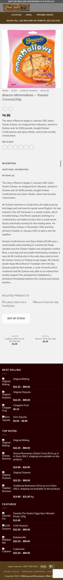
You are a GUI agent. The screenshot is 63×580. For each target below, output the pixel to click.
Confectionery (29, 91)
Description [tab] (9, 163)
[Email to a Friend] (20, 147)
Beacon (45, 91)
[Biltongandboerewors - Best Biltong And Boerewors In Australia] (21, 7)
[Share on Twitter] (15, 147)
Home (5, 91)
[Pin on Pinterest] (26, 147)
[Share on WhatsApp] (4, 147)
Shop (14, 91)
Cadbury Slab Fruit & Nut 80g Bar (14, 340)
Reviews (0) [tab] (8, 175)
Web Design (52, 576)
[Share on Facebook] (10, 147)
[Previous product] (10, 109)
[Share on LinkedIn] (31, 147)
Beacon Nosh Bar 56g (45, 339)
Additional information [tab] (15, 169)
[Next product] (4, 109)
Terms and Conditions (33, 572)
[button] (59, 7)
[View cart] (53, 7)
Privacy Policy (12, 572)
